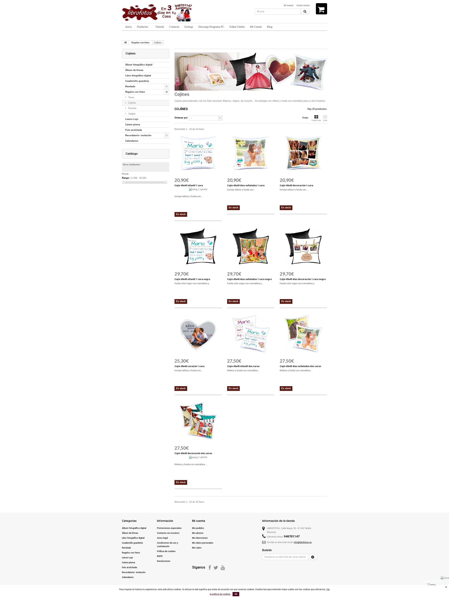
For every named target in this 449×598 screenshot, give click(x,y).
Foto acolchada (133, 130)
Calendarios (131, 141)
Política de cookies (166, 551)
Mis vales (196, 548)
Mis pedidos (198, 528)
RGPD (160, 556)
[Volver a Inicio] (125, 43)
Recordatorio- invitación (138, 135)
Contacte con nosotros (168, 533)
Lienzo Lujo (131, 119)
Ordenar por (181, 117)
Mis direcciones (200, 538)
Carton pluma (132, 124)
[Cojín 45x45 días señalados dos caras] (303, 334)
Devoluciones (163, 561)
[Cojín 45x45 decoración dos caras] (198, 421)
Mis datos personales (202, 543)
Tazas (131, 97)
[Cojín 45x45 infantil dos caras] (250, 334)
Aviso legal (162, 538)
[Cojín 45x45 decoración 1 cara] (303, 153)
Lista (325, 120)
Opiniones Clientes (431, 581)
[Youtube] (223, 567)
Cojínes (132, 102)
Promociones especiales (169, 528)
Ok (235, 594)
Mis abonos (197, 533)
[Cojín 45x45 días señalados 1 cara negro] (250, 247)
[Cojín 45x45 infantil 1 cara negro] (198, 247)
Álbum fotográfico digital (138, 64)
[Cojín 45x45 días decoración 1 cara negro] (303, 247)
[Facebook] (210, 567)
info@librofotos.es (303, 542)
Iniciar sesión (303, 5)
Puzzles (132, 108)
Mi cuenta (288, 5)
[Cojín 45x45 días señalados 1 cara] (250, 153)
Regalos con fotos (140, 42)
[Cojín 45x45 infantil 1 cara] (198, 153)
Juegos (132, 113)
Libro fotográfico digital (138, 75)
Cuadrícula (316, 120)
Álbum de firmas (134, 70)
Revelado (130, 86)
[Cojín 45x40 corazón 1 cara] (198, 334)
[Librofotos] (157, 12)
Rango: (126, 178)
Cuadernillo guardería (137, 81)
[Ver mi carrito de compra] (321, 8)
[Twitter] (215, 567)
